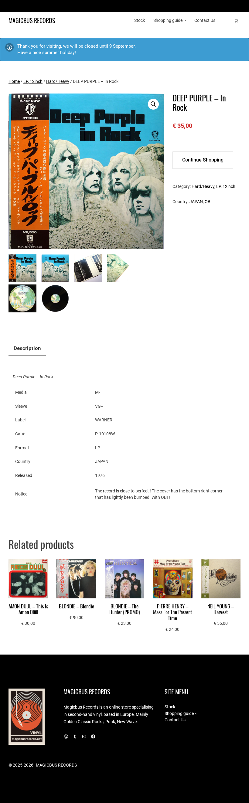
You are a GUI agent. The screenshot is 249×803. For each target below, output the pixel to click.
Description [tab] (27, 348)
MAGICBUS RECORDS (32, 20)
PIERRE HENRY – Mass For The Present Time (172, 612)
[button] (153, 104)
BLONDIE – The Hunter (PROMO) (124, 609)
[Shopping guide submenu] (184, 20)
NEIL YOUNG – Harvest (220, 609)
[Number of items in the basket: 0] (235, 20)
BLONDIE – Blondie (76, 606)
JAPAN (196, 201)
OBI (208, 201)
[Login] (226, 20)
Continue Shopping (202, 160)
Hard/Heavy (57, 81)
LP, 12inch (33, 81)
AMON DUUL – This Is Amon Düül (28, 609)
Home (14, 81)
